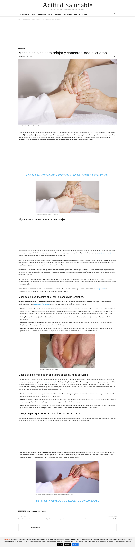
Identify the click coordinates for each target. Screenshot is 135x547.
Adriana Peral (21, 56)
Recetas (77, 14)
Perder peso (67, 14)
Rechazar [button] (67, 544)
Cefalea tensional (95, 175)
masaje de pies (36, 511)
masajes (44, 511)
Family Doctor (100, 289)
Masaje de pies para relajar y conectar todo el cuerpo (62, 53)
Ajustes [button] (60, 544)
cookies (7, 539)
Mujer (50, 14)
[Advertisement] (67, 34)
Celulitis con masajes (82, 500)
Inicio (19, 19)
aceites (28, 511)
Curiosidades (24, 14)
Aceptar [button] (75, 544)
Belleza (58, 14)
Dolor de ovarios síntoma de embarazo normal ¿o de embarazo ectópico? (41, 519)
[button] (114, 14)
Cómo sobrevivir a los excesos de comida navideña (101, 519)
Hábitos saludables (39, 14)
